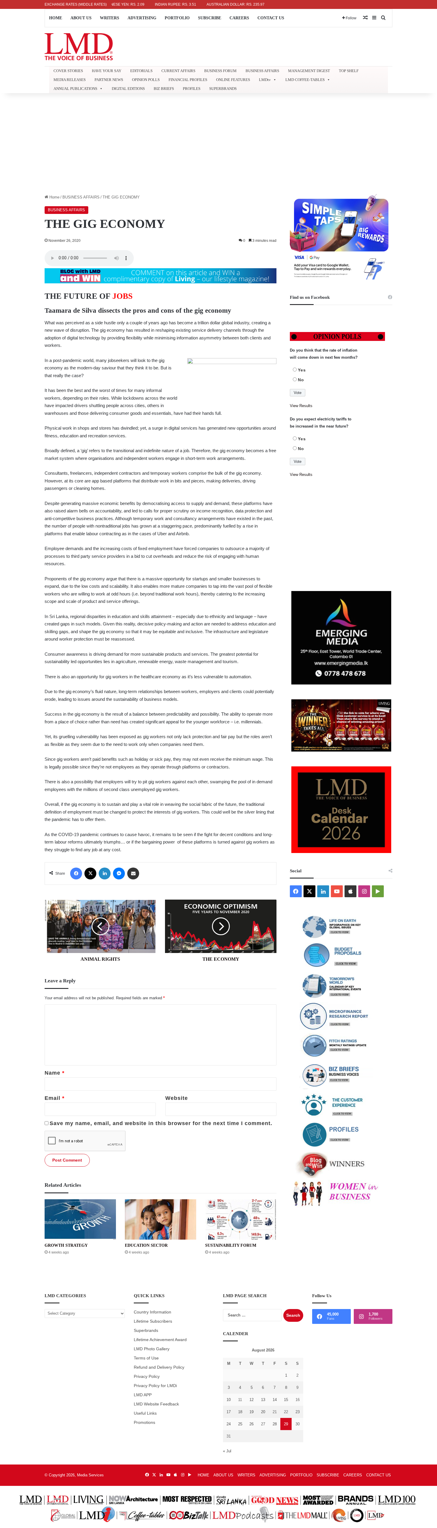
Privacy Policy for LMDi (155, 1386)
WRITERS (109, 18)
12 (251, 1399)
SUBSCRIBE (209, 18)
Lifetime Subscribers (153, 1321)
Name (55, 1073)
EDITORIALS (141, 71)
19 (251, 1412)
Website (176, 1098)
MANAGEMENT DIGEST (309, 71)
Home (53, 197)
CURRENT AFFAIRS (178, 71)
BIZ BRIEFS (164, 88)
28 (275, 1424)
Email (55, 1098)
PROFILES (191, 88)
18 (240, 1412)
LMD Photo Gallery (151, 1349)
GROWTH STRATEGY (66, 1245)
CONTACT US (270, 18)
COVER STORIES (68, 71)
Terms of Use (146, 1358)
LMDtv (265, 79)
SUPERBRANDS (223, 88)
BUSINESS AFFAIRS (262, 71)
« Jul (227, 1451)
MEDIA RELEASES (70, 79)
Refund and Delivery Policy (159, 1367)
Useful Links (145, 1413)
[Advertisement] (218, 143)
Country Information (152, 1312)
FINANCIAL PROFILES (188, 79)
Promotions (144, 1422)
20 (263, 1412)
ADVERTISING (142, 18)
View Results (301, 406)
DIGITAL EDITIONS (128, 88)
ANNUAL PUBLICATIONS (75, 88)
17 (229, 1412)
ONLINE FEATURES (233, 79)
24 (229, 1424)
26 (251, 1424)
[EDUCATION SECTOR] (160, 1219)
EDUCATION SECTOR (146, 1245)
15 (286, 1399)
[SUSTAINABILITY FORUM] (240, 1219)
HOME (55, 18)
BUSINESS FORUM (220, 71)
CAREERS (239, 18)
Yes (302, 370)
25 (240, 1424)
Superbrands (146, 1330)
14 (275, 1399)
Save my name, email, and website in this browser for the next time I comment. (161, 1123)
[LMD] (79, 46)
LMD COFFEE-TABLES (305, 79)
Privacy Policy (147, 1376)
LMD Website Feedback (156, 1404)
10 (229, 1399)
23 (297, 1412)
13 (263, 1399)
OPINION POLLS (146, 79)
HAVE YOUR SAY (106, 71)
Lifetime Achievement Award (160, 1340)
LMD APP (143, 1395)
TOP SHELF (349, 71)
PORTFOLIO (177, 18)
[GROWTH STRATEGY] (80, 1219)
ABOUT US (81, 18)
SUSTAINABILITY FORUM (230, 1245)
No (301, 379)
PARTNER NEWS (109, 79)
